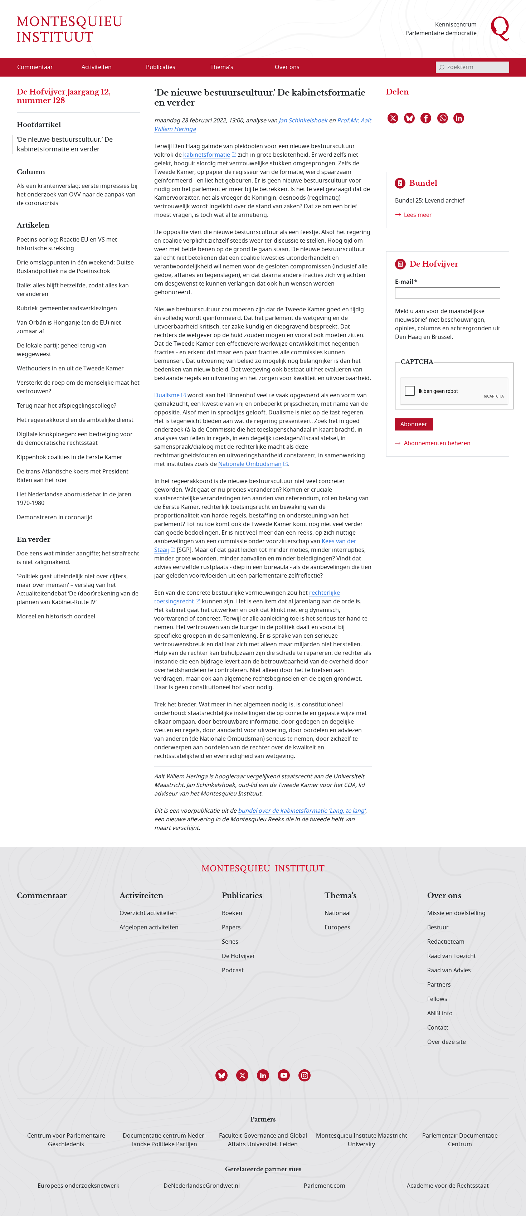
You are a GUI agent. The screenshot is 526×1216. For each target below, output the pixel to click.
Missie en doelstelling (456, 913)
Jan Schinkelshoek (303, 120)
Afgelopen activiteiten (149, 927)
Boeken (232, 913)
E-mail (404, 282)
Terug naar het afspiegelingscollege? (66, 406)
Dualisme (167, 395)
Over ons (444, 896)
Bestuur (438, 927)
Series (230, 942)
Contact (437, 1027)
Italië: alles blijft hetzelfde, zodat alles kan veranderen (73, 289)
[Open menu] (131, 67)
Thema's (340, 896)
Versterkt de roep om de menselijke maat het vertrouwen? (78, 387)
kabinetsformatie (206, 155)
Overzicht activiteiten (148, 913)
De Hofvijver (238, 956)
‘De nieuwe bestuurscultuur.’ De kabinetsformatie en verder (65, 144)
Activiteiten (142, 896)
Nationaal (338, 913)
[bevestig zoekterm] (442, 67)
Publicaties (242, 896)
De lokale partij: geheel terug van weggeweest (61, 350)
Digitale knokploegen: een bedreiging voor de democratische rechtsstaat (75, 438)
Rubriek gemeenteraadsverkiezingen (67, 308)
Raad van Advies (449, 970)
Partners (439, 985)
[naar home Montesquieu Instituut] (69, 29)
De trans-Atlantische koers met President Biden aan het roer (72, 476)
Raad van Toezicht (451, 956)
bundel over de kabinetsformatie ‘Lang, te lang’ (301, 811)
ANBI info (440, 1013)
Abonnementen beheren (437, 443)
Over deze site (446, 1042)
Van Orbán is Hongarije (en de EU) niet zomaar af (69, 327)
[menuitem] (39, 67)
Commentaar (42, 896)
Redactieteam (445, 942)
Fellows (437, 999)
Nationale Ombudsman (250, 464)
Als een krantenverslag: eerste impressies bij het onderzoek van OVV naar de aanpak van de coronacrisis (77, 195)
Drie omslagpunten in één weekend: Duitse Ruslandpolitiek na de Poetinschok (75, 267)
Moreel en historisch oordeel (56, 616)
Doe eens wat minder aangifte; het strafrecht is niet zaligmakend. (78, 557)
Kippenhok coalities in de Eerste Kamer (69, 457)
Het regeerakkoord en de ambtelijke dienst (75, 420)
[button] (221, 1075)
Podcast (233, 970)
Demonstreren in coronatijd (55, 517)
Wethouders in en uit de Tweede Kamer (70, 368)
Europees (337, 927)
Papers (231, 927)
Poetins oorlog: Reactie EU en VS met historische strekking (67, 244)
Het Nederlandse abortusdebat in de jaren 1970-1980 (74, 498)
